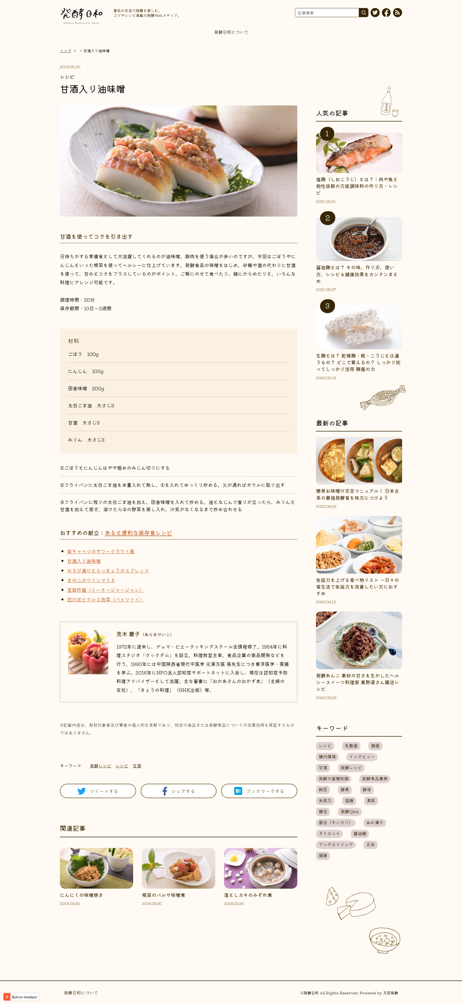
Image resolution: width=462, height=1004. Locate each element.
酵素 (345, 789)
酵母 (367, 789)
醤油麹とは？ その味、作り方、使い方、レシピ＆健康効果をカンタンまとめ (357, 274)
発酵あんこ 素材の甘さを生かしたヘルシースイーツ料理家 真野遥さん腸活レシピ (357, 682)
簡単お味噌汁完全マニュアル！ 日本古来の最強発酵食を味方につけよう (357, 494)
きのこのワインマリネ (91, 580)
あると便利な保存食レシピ (138, 533)
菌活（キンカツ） (336, 822)
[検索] (363, 12)
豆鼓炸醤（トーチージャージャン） (105, 589)
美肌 (371, 800)
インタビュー (362, 756)
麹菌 (375, 745)
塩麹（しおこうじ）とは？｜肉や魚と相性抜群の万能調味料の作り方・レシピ (357, 186)
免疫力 (325, 800)
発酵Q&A (350, 811)
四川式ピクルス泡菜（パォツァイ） (105, 599)
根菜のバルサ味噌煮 (163, 894)
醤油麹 (359, 833)
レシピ (122, 765)
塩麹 (349, 800)
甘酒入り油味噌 (84, 560)
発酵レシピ (100, 765)
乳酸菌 (351, 745)
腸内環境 (327, 756)
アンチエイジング (336, 844)
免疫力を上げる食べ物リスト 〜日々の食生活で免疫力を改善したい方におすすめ (357, 586)
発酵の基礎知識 (334, 778)
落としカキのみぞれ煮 (248, 894)
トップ (65, 50)
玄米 (370, 844)
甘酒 (137, 765)
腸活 (323, 811)
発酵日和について (231, 32)
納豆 (323, 789)
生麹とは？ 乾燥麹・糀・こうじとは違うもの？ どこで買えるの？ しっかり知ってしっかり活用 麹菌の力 (358, 362)
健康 (323, 855)
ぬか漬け (374, 822)
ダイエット (329, 833)
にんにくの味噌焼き (81, 894)
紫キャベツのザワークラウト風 (100, 551)
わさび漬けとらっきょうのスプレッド (108, 570)
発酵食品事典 (375, 778)
